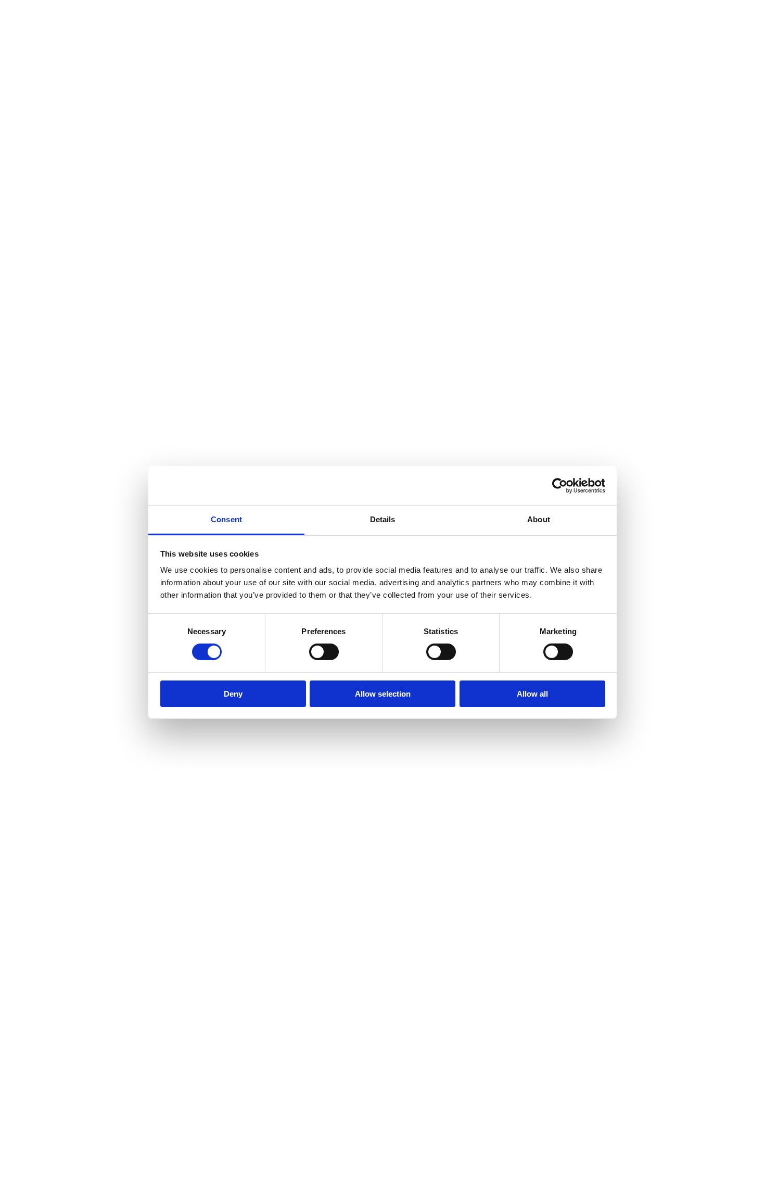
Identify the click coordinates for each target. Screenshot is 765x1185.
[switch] (324, 652)
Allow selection (383, 693)
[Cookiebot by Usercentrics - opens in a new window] (559, 485)
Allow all (532, 693)
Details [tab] (383, 519)
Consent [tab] (226, 519)
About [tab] (538, 519)
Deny (233, 693)
